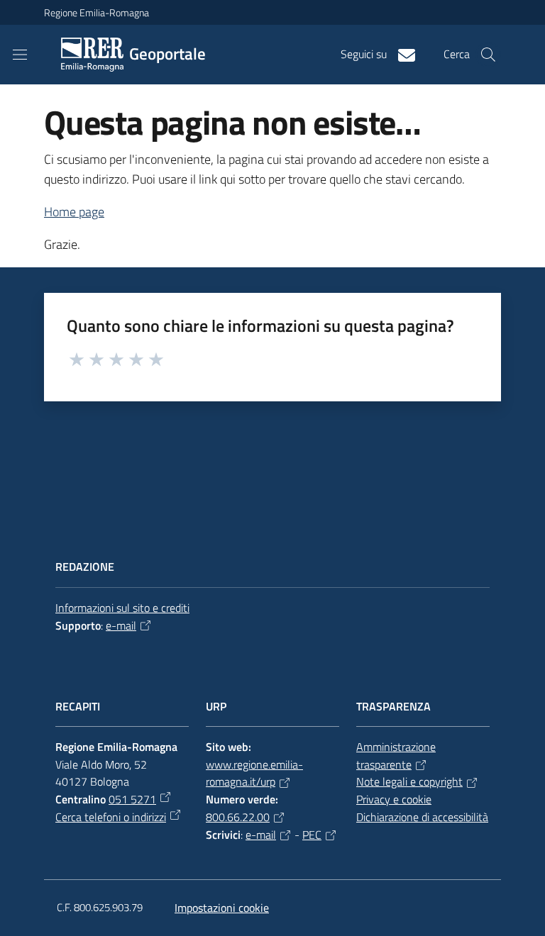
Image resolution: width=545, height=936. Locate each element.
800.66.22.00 (238, 816)
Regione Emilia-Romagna (96, 12)
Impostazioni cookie (222, 907)
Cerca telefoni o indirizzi (110, 816)
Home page (74, 211)
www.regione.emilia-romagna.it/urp (254, 773)
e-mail (121, 625)
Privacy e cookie (393, 799)
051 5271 (132, 799)
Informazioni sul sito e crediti (122, 607)
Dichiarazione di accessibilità (422, 816)
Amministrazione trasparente (396, 755)
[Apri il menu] (19, 54)
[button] (488, 54)
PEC (311, 834)
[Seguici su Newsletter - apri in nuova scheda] (401, 53)
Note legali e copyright (409, 781)
